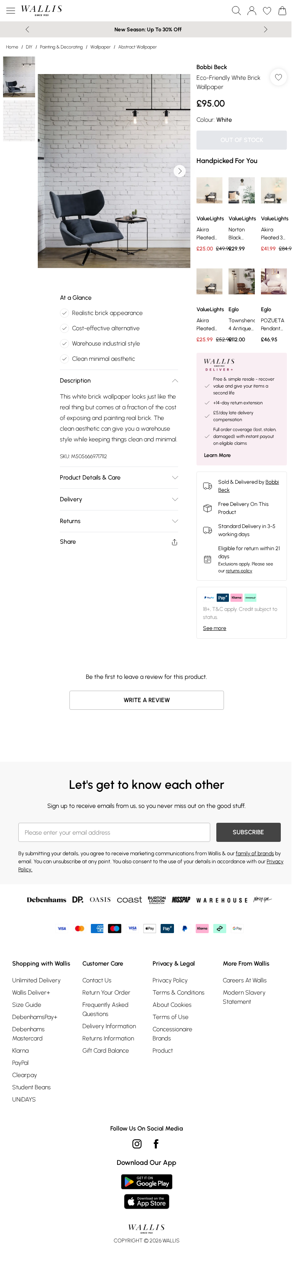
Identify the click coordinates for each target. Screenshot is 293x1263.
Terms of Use (170, 1017)
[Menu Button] (10, 10)
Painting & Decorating (61, 47)
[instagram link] (137, 1143)
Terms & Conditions (178, 992)
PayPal (20, 1062)
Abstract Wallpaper (137, 47)
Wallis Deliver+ (31, 992)
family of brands (255, 853)
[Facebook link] (156, 1143)
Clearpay (24, 1075)
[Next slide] (265, 29)
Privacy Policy (170, 980)
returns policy (239, 570)
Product (163, 1050)
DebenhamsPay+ (34, 1017)
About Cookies (172, 1004)
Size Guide (26, 1004)
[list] (114, 171)
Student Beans (31, 1087)
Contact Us (96, 980)
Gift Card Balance (105, 1050)
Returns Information (108, 1038)
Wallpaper (100, 47)
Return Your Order (106, 992)
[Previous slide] (27, 29)
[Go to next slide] (180, 171)
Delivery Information (109, 1026)
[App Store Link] (146, 1191)
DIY (29, 47)
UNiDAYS (24, 1099)
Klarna (20, 1050)
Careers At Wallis (245, 980)
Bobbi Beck (211, 67)
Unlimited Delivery (36, 980)
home (12, 47)
